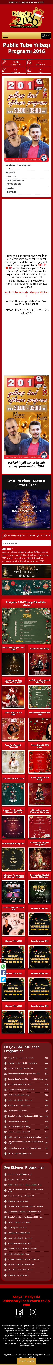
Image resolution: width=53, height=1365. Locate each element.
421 (46, 1111)
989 (46, 1063)
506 (46, 1095)
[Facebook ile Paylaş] (3, 973)
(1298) (16, 62)
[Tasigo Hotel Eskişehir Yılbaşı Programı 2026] (26, 570)
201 (46, 1148)
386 (46, 1116)
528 (46, 1084)
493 (46, 1100)
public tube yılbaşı (16, 558)
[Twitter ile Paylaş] (3, 979)
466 (46, 1105)
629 (46, 1079)
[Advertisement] (26, 227)
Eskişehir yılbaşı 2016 (28, 552)
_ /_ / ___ (40, 62)
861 (46, 1068)
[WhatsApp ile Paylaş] (3, 966)
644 (46, 1074)
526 (46, 1090)
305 (46, 1137)
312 (46, 1127)
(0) (15, 69)
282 (46, 1142)
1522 (46, 1058)
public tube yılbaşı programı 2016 (28, 561)
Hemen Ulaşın (26, 1361)
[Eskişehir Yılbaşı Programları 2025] (26, 587)
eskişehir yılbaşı (9, 552)
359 (46, 1121)
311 (46, 1132)
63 (47, 1153)
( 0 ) (40, 69)
